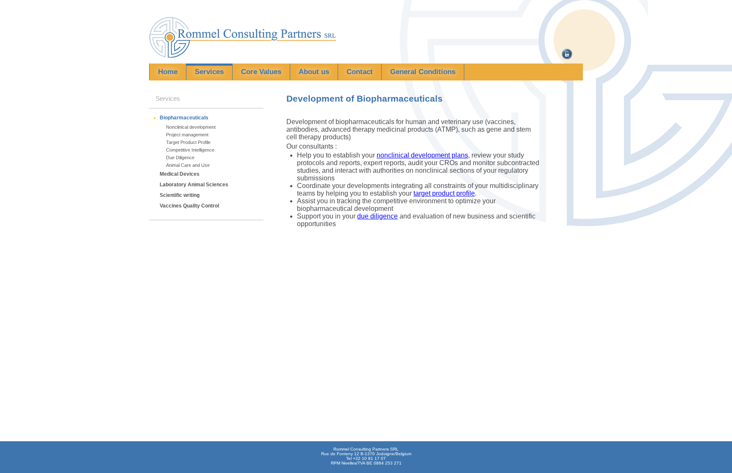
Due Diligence (180, 157)
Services (209, 72)
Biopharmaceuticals (184, 118)
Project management (187, 134)
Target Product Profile (188, 142)
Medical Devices (180, 174)
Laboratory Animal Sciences (194, 185)
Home (167, 72)
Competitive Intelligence (190, 149)
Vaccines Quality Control (189, 206)
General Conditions (422, 72)
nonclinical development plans (422, 155)
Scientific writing (180, 195)
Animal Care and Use (188, 165)
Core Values (261, 72)
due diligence (377, 216)
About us (314, 72)
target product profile (444, 193)
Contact (360, 72)
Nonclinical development (191, 127)
